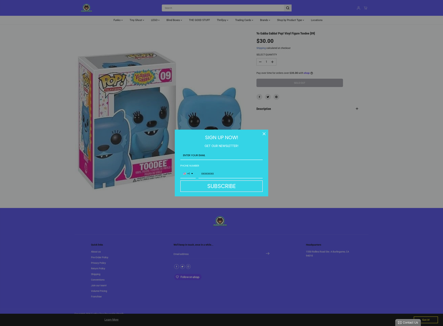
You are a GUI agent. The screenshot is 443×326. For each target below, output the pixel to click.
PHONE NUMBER (189, 165)
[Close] (264, 134)
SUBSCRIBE (221, 186)
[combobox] (188, 173)
